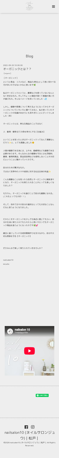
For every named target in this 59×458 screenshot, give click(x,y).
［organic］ (7, 73)
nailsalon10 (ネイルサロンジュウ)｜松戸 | (30, 435)
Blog (29, 56)
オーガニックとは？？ (17, 69)
